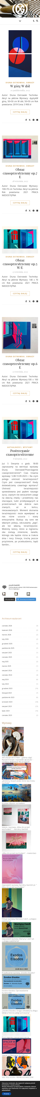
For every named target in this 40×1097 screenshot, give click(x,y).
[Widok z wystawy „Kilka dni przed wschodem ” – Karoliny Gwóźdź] (16, 815)
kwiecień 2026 (7, 630)
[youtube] (21, 2)
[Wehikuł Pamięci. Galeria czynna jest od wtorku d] (16, 594)
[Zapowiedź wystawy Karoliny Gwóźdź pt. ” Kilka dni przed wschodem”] (12, 869)
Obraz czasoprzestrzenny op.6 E (20, 363)
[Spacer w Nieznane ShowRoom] (16, 1046)
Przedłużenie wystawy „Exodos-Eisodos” (18, 973)
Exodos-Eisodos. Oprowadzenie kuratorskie (15, 991)
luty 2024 (5, 684)
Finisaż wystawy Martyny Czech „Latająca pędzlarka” (19, 920)
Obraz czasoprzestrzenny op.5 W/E (20, 264)
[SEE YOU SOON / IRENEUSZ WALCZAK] (16, 1066)
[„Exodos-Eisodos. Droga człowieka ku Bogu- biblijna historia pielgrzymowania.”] (16, 1001)
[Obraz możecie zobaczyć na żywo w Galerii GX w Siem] (4, 594)
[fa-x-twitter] (24, 2)
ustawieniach (6, 1090)
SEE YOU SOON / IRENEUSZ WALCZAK (17, 1077)
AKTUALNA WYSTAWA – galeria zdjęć (17, 757)
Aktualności (14, 447)
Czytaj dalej (20, 112)
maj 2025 (5, 661)
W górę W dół (20, 86)
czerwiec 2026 (7, 626)
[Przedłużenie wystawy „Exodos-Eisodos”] (16, 956)
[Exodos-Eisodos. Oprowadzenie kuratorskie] (16, 981)
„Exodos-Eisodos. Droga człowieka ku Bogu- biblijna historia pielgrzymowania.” (20, 1011)
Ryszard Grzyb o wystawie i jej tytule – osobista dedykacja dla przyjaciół (17, 760)
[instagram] (18, 2)
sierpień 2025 (7, 653)
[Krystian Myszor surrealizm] (16, 793)
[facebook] (14, 2)
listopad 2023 (7, 693)
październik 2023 (8, 697)
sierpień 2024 (7, 670)
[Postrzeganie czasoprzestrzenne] (16, 1025)
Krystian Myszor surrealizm (13, 803)
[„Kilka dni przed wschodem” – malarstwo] (16, 841)
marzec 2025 (6, 666)
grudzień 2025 (7, 644)
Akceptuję (6, 1094)
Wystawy (28, 447)
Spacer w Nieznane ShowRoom (15, 1055)
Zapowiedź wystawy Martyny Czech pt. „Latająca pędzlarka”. (18, 940)
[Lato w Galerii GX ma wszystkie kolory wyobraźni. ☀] (28, 594)
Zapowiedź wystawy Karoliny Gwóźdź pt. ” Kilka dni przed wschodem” (19, 886)
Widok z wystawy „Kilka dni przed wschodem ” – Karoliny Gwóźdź (16, 828)
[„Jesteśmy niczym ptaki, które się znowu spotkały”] (16, 771)
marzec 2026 (6, 635)
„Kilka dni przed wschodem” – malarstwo (19, 853)
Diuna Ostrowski (15, 82)
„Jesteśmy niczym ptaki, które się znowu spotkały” (18, 782)
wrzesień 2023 (7, 702)
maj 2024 (5, 679)
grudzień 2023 (7, 688)
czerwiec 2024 (7, 675)
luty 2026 (5, 639)
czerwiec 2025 (7, 657)
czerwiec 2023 (7, 715)
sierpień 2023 (7, 706)
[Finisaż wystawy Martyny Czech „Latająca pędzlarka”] (12, 902)
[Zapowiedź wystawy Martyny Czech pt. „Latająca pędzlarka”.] (16, 929)
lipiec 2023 (6, 711)
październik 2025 (8, 648)
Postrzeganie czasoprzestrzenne (20, 452)
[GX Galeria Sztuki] (20, 9)
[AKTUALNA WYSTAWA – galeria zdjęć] (13, 741)
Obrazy (30, 82)
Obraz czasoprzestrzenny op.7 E (20, 173)
